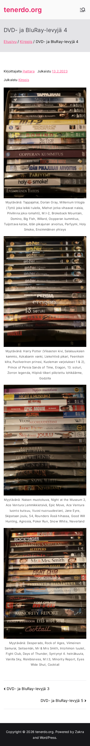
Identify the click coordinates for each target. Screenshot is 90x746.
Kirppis (23, 80)
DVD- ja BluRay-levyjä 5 (62, 700)
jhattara (28, 71)
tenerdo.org (23, 10)
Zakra (79, 732)
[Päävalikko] (82, 10)
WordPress (48, 737)
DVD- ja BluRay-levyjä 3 (28, 688)
